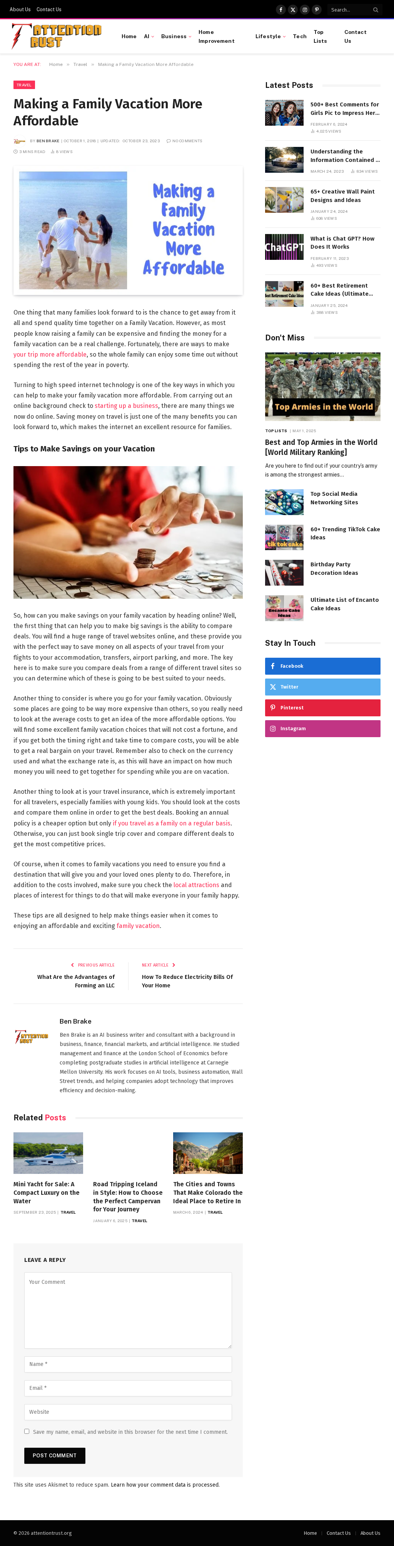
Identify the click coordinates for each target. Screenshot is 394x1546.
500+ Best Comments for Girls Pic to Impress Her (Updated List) (345, 109)
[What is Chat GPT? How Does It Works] (284, 247)
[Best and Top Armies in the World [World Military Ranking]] (323, 386)
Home (129, 36)
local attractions (196, 885)
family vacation (138, 926)
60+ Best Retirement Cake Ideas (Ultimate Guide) (340, 290)
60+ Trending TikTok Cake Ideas (345, 533)
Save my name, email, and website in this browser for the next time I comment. (130, 1432)
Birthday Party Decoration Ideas (334, 568)
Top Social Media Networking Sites (334, 497)
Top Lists (320, 36)
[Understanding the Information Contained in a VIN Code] (284, 160)
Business (174, 36)
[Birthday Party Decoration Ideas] (284, 573)
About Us (20, 9)
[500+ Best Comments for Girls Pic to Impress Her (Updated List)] (284, 113)
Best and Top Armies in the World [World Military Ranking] (321, 447)
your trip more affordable (50, 354)
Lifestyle (268, 36)
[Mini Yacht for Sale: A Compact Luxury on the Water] (48, 1153)
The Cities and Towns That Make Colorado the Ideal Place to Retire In (208, 1193)
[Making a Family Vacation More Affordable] (128, 230)
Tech (300, 36)
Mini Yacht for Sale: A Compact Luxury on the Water (46, 1193)
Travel (24, 85)
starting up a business (126, 405)
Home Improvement (217, 36)
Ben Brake (48, 140)
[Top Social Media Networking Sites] (284, 502)
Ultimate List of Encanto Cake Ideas (345, 603)
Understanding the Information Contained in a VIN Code (346, 156)
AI (146, 36)
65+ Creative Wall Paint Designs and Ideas (343, 195)
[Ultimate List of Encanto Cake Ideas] (284, 608)
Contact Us (49, 9)
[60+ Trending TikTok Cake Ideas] (284, 538)
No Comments (187, 140)
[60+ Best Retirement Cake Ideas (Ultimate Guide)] (284, 294)
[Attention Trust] (58, 36)
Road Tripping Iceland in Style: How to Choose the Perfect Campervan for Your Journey (128, 1197)
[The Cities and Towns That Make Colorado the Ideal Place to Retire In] (208, 1153)
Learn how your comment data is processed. (165, 1485)
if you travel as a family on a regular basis (171, 823)
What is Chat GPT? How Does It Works (342, 242)
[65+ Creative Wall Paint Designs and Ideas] (284, 200)
